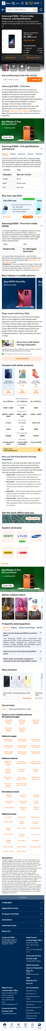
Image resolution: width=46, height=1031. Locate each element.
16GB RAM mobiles (21, 770)
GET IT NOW (28, 217)
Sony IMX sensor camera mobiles (21, 784)
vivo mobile (8, 817)
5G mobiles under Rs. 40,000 (22, 729)
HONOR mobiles (8, 841)
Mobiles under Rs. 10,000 (8, 740)
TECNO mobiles (8, 822)
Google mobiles (35, 834)
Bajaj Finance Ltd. (31, 993)
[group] (22, 131)
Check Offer (8, 137)
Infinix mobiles (8, 834)
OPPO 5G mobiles (9, 795)
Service (12, 1027)
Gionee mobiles (8, 851)
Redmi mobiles (8, 847)
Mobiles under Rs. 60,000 (22, 752)
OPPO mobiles (21, 847)
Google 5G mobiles (23, 808)
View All (5, 564)
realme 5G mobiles (23, 795)
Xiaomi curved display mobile (36, 762)
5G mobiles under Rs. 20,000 (22, 721)
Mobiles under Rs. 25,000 (8, 746)
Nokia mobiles (21, 828)
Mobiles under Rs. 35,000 (35, 746)
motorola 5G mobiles (9, 802)
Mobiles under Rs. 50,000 (8, 752)
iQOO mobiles (35, 817)
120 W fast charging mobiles (21, 762)
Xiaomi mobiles (35, 828)
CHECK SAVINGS (22, 359)
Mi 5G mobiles (36, 802)
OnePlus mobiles (21, 822)
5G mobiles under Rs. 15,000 (8, 721)
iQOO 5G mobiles (36, 808)
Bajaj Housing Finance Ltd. (33, 1007)
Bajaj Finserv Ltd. (31, 990)
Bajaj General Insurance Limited (33, 998)
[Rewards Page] (36, 3)
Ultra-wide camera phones (8, 785)
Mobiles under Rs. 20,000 (35, 740)
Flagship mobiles (35, 770)
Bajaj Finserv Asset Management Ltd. (31, 1017)
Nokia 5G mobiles (36, 795)
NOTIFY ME (36, 80)
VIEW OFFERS (8, 392)
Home (4, 1027)
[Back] (3, 9)
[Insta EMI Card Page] (31, 3)
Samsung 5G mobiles (23, 802)
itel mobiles (21, 840)
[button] (18, 141)
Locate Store (33, 519)
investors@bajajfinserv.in (11, 1004)
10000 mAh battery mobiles (8, 763)
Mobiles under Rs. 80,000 (35, 752)
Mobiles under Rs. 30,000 (22, 746)
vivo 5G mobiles (9, 807)
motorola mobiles (22, 835)
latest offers (36, 268)
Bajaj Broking (30, 1010)
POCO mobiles (21, 851)
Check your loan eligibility (19, 111)
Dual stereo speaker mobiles (21, 778)
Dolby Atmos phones (8, 778)
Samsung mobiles (35, 822)
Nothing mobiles (35, 847)
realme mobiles (8, 829)
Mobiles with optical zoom (35, 778)
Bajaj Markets (30, 1004)
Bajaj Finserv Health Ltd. (33, 1013)
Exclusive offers (34, 57)
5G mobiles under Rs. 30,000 (8, 729)
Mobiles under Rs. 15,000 (22, 740)
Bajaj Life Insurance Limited (34, 1001)
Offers (25, 1027)
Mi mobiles (35, 840)
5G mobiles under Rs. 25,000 (35, 721)
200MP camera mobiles (8, 771)
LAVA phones (21, 817)
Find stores (12, 57)
